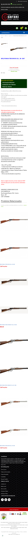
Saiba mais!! (3, 464)
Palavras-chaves (7, 86)
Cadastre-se (3, 484)
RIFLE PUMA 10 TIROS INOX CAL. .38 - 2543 (7, 445)
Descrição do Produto (7, 80)
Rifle (6, 35)
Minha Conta (3, 486)
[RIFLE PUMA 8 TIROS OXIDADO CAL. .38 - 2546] (14, 356)
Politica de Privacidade (5, 472)
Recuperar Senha (4, 493)
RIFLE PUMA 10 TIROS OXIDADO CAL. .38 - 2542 (8, 324)
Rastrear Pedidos (4, 479)
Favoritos (26, 28)
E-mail (4, 72)
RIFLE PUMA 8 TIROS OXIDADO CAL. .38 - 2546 (8, 385)
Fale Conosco (3, 469)
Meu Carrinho (3, 488)
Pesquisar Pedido (4, 491)
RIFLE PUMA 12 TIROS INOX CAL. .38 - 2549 (7, 264)
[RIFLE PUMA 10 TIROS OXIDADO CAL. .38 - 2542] (14, 296)
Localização (3, 476)
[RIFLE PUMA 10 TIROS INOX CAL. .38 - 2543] (14, 417)
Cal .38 (10, 35)
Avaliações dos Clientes (9, 84)
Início (2, 35)
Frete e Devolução (4, 474)
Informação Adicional (8, 82)
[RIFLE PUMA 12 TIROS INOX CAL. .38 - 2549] (14, 235)
